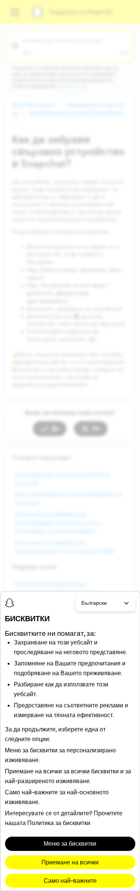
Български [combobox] (94, 602)
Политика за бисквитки (58, 823)
